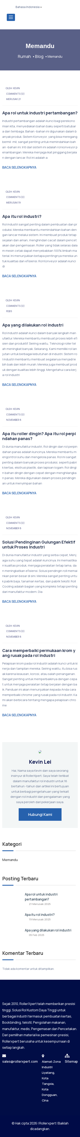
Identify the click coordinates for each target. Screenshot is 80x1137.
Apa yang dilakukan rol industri (32, 325)
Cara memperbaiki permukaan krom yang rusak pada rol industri (38, 653)
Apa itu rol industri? (21, 216)
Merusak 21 (13, 99)
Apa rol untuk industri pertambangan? (40, 113)
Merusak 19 (13, 202)
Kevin (16, 88)
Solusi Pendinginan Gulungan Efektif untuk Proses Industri (38, 544)
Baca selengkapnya (19, 167)
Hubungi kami (40, 814)
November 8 (13, 420)
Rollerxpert (47, 1123)
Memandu (10, 860)
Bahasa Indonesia (28, 7)
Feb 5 (9, 311)
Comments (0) (15, 93)
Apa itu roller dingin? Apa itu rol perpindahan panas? (39, 436)
